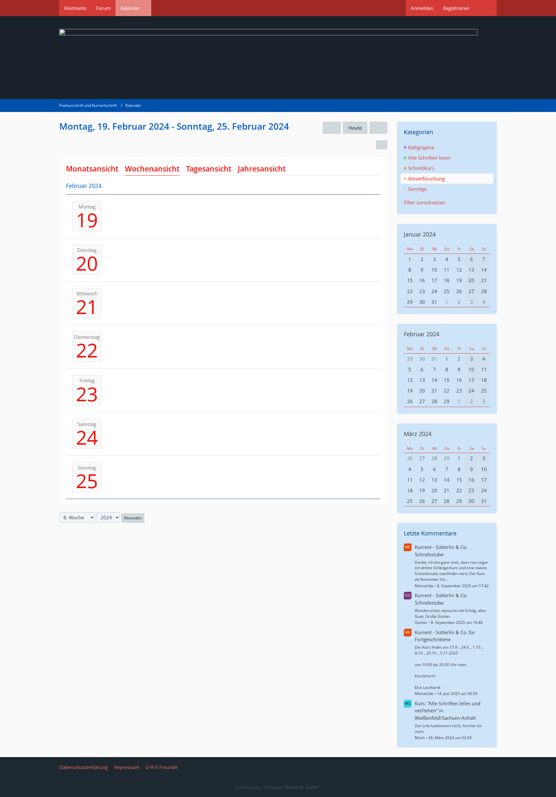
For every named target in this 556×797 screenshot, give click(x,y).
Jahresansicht (262, 168)
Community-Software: (278, 787)
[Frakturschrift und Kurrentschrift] (278, 57)
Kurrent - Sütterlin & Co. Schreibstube (441, 550)
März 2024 (417, 434)
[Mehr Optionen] (381, 144)
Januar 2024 (420, 234)
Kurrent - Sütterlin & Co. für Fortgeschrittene (445, 636)
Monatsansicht (92, 168)
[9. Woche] (378, 128)
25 (87, 481)
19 (87, 220)
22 (87, 350)
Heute (355, 128)
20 (87, 263)
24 (87, 437)
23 (87, 394)
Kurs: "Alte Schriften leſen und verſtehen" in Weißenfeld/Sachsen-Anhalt (447, 710)
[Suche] (485, 8)
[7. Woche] (332, 128)
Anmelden (422, 8)
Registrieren (456, 8)
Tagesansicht (208, 168)
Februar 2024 (421, 334)
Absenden (133, 518)
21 (87, 306)
